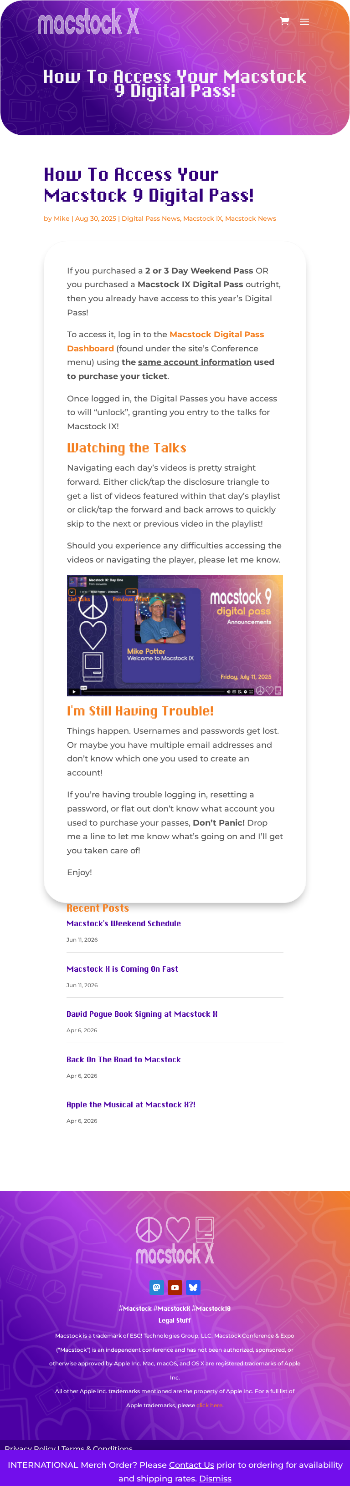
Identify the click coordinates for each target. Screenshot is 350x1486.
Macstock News (250, 218)
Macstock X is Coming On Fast (122, 969)
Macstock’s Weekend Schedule (124, 924)
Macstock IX (202, 218)
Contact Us (191, 1465)
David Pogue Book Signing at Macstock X (142, 1014)
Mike (62, 218)
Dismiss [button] (215, 1479)
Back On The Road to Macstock (124, 1060)
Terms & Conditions (97, 1449)
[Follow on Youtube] (175, 1287)
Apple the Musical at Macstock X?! (131, 1105)
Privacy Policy (30, 1449)
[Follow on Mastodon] (156, 1287)
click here (209, 1405)
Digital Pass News (151, 218)
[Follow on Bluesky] (193, 1287)
